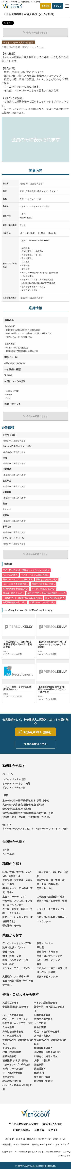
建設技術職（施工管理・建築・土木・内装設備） (51, 882)
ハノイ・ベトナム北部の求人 (35, 574)
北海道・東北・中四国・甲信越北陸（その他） (26, 817)
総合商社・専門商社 (47, 951)
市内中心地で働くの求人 (43, 584)
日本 (5, 795)
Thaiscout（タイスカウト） (31, 1151)
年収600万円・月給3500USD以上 (17, 1041)
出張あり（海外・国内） (47, 1056)
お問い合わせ (59, 1138)
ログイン (57, 5)
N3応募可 (39, 1072)
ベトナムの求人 (10, 574)
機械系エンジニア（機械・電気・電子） (17, 890)
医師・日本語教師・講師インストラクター (52, 919)
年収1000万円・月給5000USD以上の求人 (22, 597)
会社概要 (9, 1138)
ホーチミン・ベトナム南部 (16, 783)
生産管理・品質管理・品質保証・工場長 (17, 882)
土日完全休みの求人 (55, 597)
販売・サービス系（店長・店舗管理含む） (17, 919)
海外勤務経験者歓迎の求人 (15, 588)
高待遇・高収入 (42, 1035)
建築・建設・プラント (14, 947)
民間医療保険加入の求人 (14, 602)
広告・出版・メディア (48, 959)
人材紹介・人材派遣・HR (15, 976)
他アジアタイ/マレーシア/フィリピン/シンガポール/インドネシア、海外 (35, 826)
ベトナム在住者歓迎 (12, 1014)
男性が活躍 (40, 1027)
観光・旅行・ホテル (47, 976)
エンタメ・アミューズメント (17, 968)
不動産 (40, 947)
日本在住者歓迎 (42, 1014)
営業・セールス (45, 888)
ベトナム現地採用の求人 (43, 588)
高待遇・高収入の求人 (13, 593)
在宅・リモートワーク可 (15, 1019)
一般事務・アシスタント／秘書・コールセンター (17, 902)
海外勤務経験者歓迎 (12, 1031)
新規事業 (38, 1064)
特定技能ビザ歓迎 (43, 1081)
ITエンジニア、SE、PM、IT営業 (52, 873)
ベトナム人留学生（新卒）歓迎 (17, 1087)
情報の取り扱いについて (39, 1138)
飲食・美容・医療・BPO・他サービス (17, 982)
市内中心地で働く (43, 1019)
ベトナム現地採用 (11, 1035)
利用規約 (20, 1138)
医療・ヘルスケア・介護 (15, 959)
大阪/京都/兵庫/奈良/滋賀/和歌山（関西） (23, 804)
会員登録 (46, 5)
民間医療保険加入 (43, 1047)
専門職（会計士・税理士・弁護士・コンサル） (17, 910)
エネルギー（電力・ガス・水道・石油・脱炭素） (52, 970)
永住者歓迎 (8, 1076)
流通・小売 (8, 963)
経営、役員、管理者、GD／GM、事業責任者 (16, 873)
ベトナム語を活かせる (45, 1002)
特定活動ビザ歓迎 (11, 1081)
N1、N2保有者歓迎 (12, 1072)
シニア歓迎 (40, 1023)
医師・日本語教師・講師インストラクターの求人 (26, 570)
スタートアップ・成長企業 (16, 1064)
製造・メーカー (45, 943)
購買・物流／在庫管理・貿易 (52, 900)
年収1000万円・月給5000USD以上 (50, 1041)
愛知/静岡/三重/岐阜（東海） (17, 808)
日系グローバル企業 (12, 1068)
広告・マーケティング (14, 896)
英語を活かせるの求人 (46, 579)
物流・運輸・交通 (11, 955)
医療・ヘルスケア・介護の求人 (18, 579)
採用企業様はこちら (35, 744)
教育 (39, 963)
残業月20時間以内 (11, 1052)
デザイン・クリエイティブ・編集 (52, 910)
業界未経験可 (9, 1056)
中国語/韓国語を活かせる (15, 1006)
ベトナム (7, 774)
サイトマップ (62, 1144)
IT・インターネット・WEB (16, 943)
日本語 (5, 849)
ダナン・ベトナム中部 (14, 787)
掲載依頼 (6, 1144)
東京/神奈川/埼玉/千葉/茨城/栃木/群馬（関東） (26, 800)
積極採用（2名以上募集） (15, 1060)
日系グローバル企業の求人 (42, 602)
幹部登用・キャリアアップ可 (17, 1023)
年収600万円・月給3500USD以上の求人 (46, 593)
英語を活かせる (10, 1002)
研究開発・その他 (11, 925)
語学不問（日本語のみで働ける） (49, 1008)
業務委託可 (40, 1068)
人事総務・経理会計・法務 (51, 896)
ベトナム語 (8, 853)
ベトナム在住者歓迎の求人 (15, 584)
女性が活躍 (8, 1027)
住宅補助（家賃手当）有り (48, 1052)
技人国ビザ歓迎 (42, 1076)
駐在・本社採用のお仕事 (47, 1031)
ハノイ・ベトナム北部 (14, 779)
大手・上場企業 (42, 1060)
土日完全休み (9, 1047)
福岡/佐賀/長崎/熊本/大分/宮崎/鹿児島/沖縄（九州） (29, 812)
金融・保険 (8, 951)
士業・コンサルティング (49, 955)
